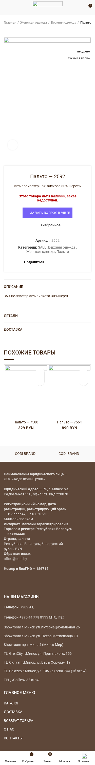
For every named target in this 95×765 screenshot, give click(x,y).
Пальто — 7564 (69, 422)
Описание (13, 287)
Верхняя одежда (63, 22)
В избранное (50, 225)
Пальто (85, 22)
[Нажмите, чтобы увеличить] (13, 145)
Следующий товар (16, 29)
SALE (42, 247)
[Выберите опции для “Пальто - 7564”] (83, 381)
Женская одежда (33, 22)
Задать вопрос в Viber (50, 213)
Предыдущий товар (6, 29)
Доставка (13, 329)
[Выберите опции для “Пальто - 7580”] (39, 381)
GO (80, 8)
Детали (11, 316)
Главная (10, 22)
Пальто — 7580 (25, 422)
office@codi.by (15, 559)
